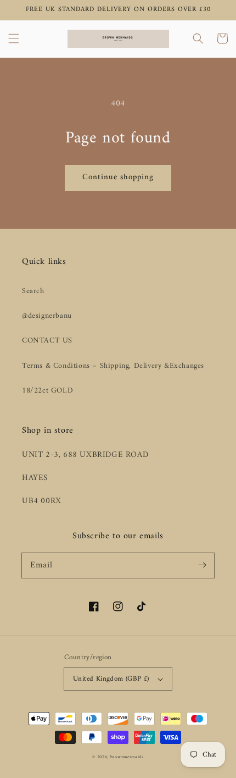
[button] (14, 38)
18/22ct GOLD (47, 391)
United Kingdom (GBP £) (111, 678)
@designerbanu (47, 316)
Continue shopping (118, 177)
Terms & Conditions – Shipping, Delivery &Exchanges (113, 366)
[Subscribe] (202, 565)
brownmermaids (127, 757)
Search (33, 291)
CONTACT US (47, 340)
